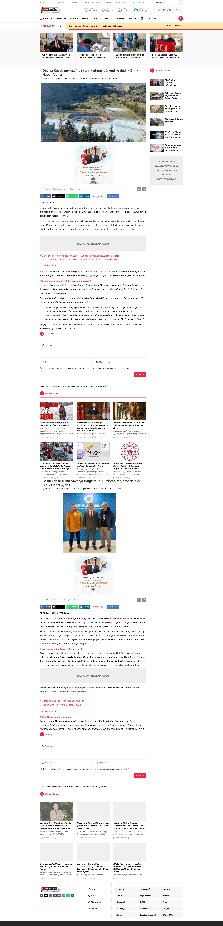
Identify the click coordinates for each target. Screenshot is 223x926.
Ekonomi (57, 78)
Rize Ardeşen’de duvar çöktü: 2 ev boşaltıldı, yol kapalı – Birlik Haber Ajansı (173, 111)
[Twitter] (46, 895)
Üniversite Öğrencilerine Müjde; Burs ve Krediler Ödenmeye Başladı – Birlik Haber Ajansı (128, 466)
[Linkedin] (55, 895)
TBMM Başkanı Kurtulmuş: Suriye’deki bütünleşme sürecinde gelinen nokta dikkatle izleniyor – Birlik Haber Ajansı (92, 426)
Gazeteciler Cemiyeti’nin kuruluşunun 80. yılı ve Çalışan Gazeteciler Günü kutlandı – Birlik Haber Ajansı (92, 868)
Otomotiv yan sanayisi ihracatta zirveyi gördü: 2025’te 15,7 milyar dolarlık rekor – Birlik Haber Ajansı (56, 466)
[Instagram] (50, 895)
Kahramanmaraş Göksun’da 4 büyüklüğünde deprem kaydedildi (173, 149)
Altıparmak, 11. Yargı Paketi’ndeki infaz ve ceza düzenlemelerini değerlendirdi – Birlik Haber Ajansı (56, 826)
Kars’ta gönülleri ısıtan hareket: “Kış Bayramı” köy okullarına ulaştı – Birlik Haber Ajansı (129, 57)
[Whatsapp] (68, 895)
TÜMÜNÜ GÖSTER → (175, 26)
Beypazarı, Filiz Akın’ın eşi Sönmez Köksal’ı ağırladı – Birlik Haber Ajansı (56, 866)
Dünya (56, 489)
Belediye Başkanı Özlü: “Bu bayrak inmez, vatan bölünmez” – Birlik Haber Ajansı (166, 57)
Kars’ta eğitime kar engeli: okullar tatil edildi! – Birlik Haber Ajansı (55, 424)
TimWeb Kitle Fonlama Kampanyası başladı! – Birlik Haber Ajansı (93, 464)
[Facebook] (41, 895)
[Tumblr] (72, 895)
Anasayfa (48, 78)
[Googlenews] (63, 895)
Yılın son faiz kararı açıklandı (174, 120)
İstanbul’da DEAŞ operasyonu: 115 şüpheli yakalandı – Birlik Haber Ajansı (129, 425)
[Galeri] (142, 18)
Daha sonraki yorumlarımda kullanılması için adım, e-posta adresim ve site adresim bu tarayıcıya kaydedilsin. (86, 368)
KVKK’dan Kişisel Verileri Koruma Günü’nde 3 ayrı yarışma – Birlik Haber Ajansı (173, 137)
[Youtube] (59, 895)
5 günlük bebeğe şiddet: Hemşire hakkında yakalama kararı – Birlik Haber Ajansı (92, 57)
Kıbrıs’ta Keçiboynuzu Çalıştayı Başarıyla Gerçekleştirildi (93, 26)
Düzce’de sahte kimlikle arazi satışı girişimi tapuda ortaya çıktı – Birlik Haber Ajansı (93, 826)
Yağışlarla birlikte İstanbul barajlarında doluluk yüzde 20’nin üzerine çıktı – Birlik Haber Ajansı (129, 826)
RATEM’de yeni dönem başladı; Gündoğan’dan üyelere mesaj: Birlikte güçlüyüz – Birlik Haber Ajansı (127, 868)
